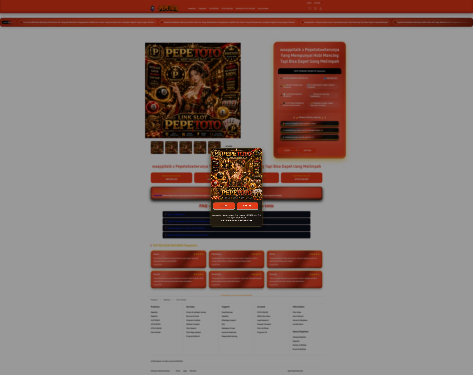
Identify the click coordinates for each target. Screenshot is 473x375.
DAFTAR (247, 206)
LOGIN (224, 206)
